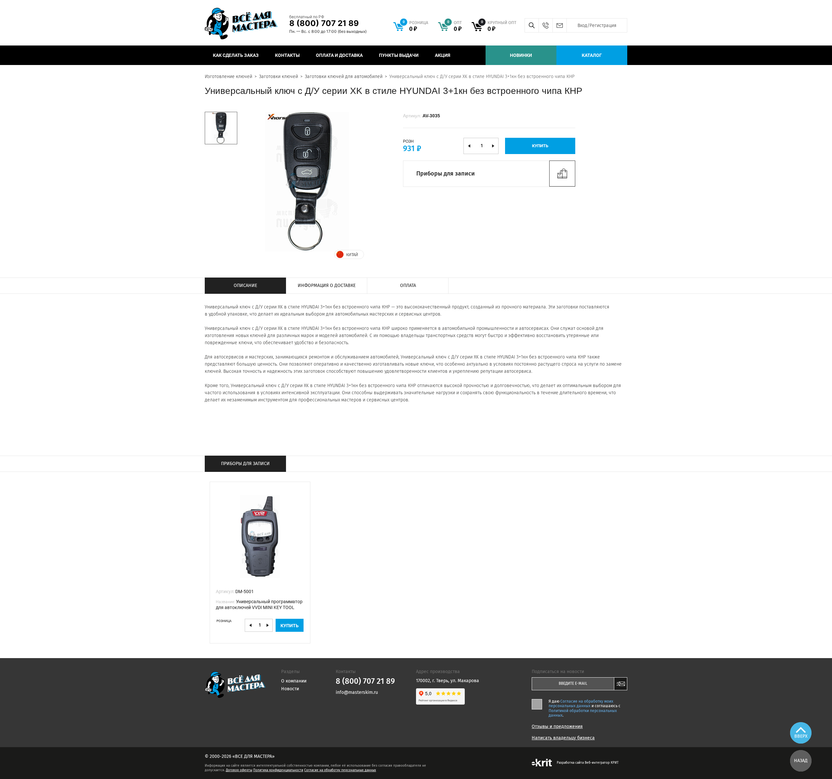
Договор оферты (239, 770)
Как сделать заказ (236, 55)
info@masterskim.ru (559, 25)
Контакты (287, 55)
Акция (442, 55)
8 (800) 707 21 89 (324, 23)
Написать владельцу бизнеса (563, 738)
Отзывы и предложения (557, 726)
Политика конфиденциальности (278, 770)
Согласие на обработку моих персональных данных (581, 703)
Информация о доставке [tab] (327, 285)
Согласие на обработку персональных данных (340, 770)
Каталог (592, 55)
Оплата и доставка (339, 55)
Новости (290, 689)
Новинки (521, 55)
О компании (293, 681)
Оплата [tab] (408, 285)
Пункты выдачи (399, 55)
